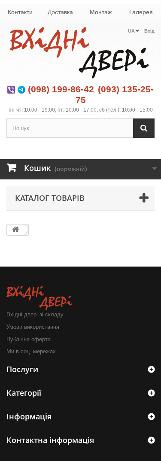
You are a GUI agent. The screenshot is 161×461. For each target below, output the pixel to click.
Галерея (141, 12)
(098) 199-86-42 (61, 89)
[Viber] (11, 89)
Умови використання (32, 327)
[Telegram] (21, 89)
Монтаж (101, 12)
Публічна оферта (28, 339)
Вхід (149, 30)
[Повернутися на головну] (15, 229)
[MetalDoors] (80, 53)
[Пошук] (144, 128)
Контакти (20, 12)
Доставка (60, 12)
